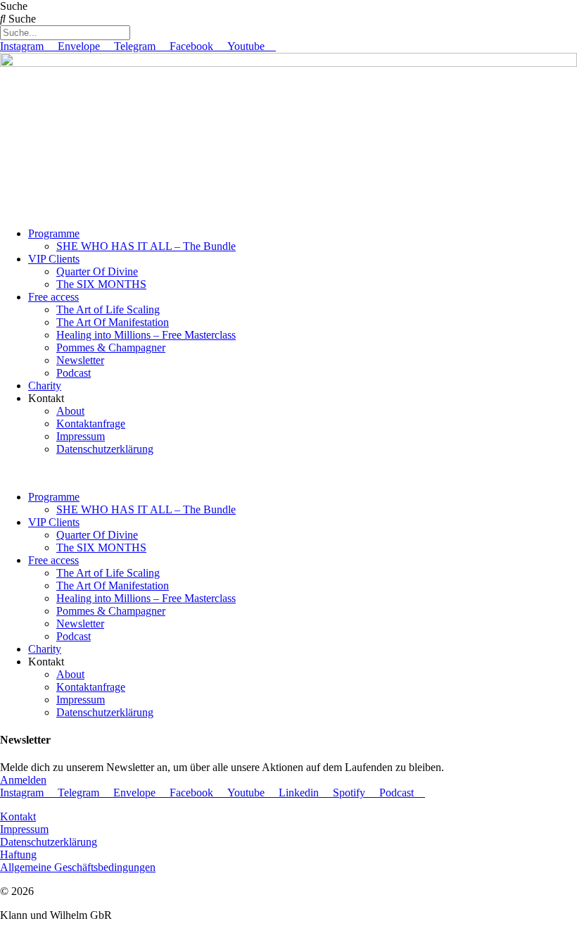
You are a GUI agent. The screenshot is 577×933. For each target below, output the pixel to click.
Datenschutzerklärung (104, 449)
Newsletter (80, 360)
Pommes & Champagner (110, 347)
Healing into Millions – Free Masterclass (146, 335)
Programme (54, 233)
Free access (53, 297)
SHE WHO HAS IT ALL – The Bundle (146, 246)
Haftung (18, 854)
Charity (44, 386)
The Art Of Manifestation (112, 322)
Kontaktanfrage (90, 424)
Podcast (73, 373)
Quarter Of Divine (97, 271)
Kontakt (18, 816)
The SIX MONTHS (101, 284)
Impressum (80, 436)
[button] (288, 473)
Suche (13, 6)
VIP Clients (54, 259)
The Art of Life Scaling (108, 309)
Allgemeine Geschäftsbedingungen (78, 867)
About (70, 411)
